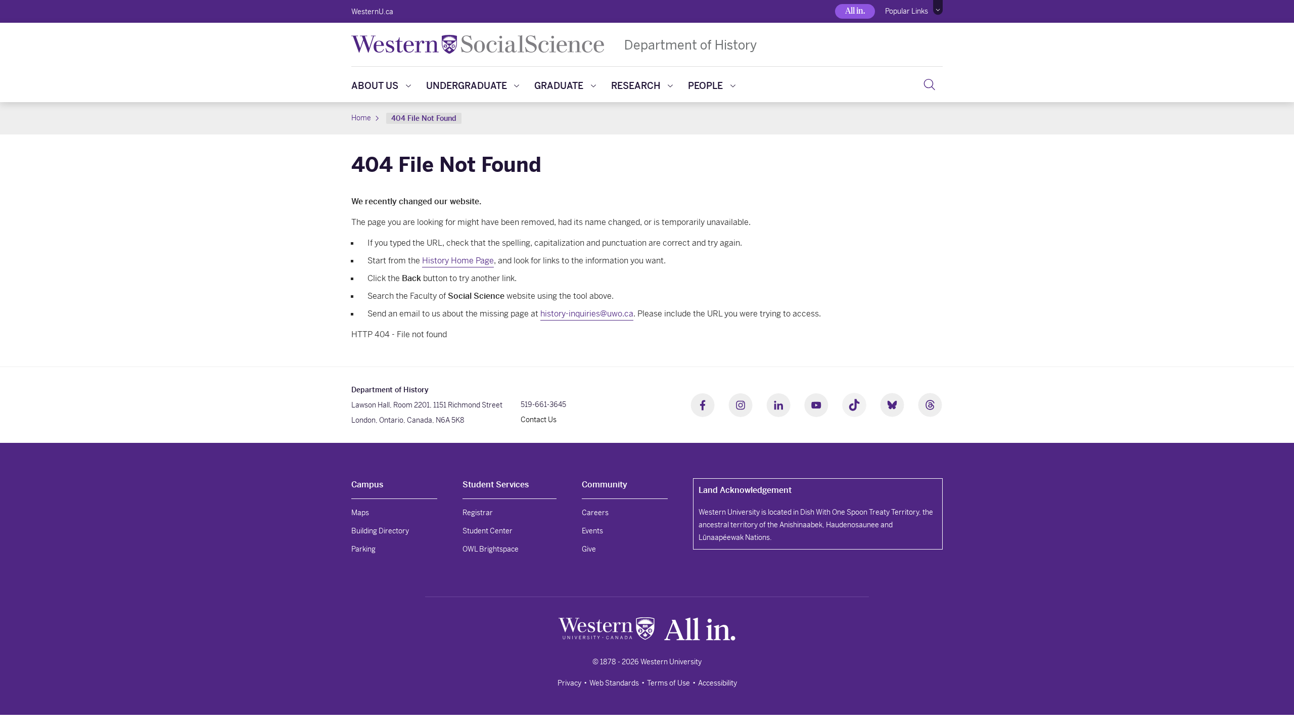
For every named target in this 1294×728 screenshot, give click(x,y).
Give (589, 549)
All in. (855, 11)
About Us (374, 86)
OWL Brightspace (491, 549)
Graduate (558, 86)
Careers (595, 512)
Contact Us (539, 419)
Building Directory (380, 530)
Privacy (569, 683)
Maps (360, 512)
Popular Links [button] (906, 11)
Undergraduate (466, 86)
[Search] (929, 84)
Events (592, 530)
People (705, 86)
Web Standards (614, 683)
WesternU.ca (372, 11)
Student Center (488, 530)
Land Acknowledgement (745, 490)
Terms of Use (668, 683)
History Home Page (458, 260)
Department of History (690, 44)
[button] (938, 7)
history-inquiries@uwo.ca (586, 313)
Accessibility (717, 683)
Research (636, 86)
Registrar (478, 512)
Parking (363, 549)
